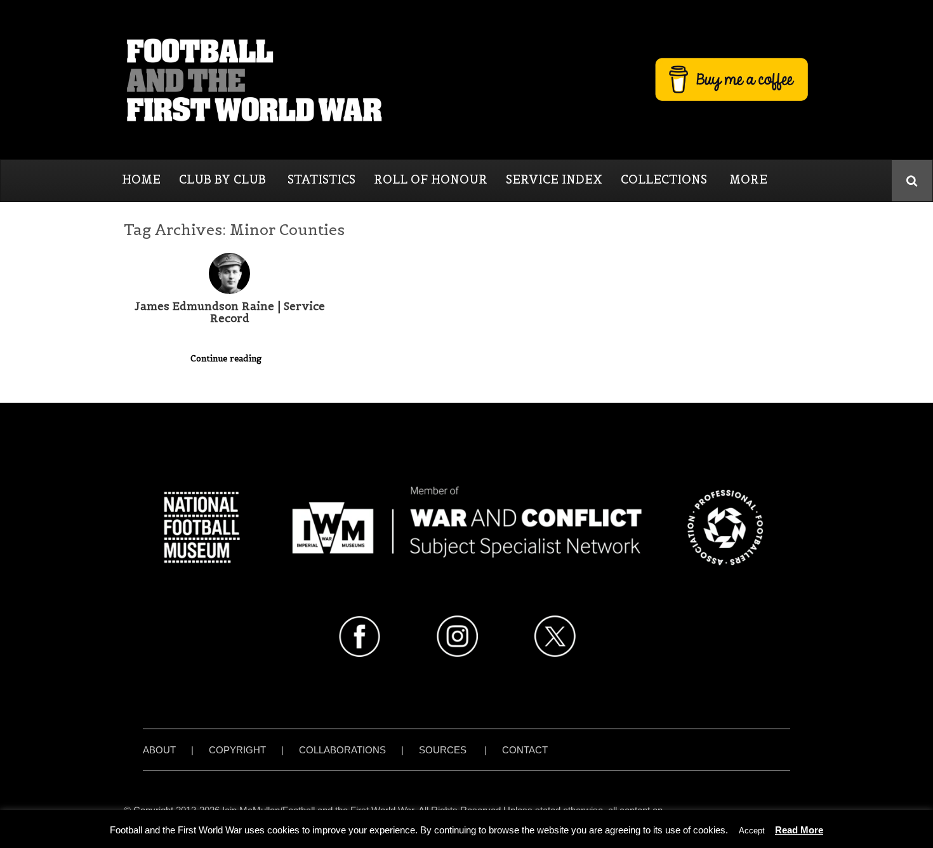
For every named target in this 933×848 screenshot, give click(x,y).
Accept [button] (752, 830)
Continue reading (227, 358)
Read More (799, 829)
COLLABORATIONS (342, 749)
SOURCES (442, 749)
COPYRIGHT (237, 749)
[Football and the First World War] (466, 79)
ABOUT (159, 749)
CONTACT (525, 749)
